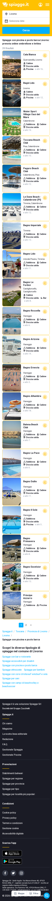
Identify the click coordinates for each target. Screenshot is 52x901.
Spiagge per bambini (34, 669)
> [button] (30, 625)
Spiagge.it (7, 631)
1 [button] (21, 625)
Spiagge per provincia (13, 783)
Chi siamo (7, 723)
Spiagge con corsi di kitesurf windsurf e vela (24, 674)
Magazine (7, 728)
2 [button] (26, 625)
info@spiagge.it (24, 890)
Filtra (35, 893)
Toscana (20, 631)
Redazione (7, 739)
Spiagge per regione (12, 778)
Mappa (21, 893)
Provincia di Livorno (37, 631)
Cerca (26, 30)
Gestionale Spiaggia (12, 749)
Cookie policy (9, 812)
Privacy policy (9, 817)
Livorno (6, 635)
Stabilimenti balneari (12, 773)
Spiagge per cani (10, 678)
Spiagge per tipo (10, 789)
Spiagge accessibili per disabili (18, 661)
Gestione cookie (10, 828)
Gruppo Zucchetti (21, 708)
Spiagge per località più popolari (18, 794)
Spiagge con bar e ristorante (16, 656)
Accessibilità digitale (13, 833)
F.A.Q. (5, 744)
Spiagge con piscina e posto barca (19, 665)
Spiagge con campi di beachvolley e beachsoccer (20, 684)
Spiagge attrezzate (12, 669)
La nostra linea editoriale (14, 734)
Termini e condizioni (12, 823)
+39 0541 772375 (9, 890)
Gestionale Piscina (11, 754)
